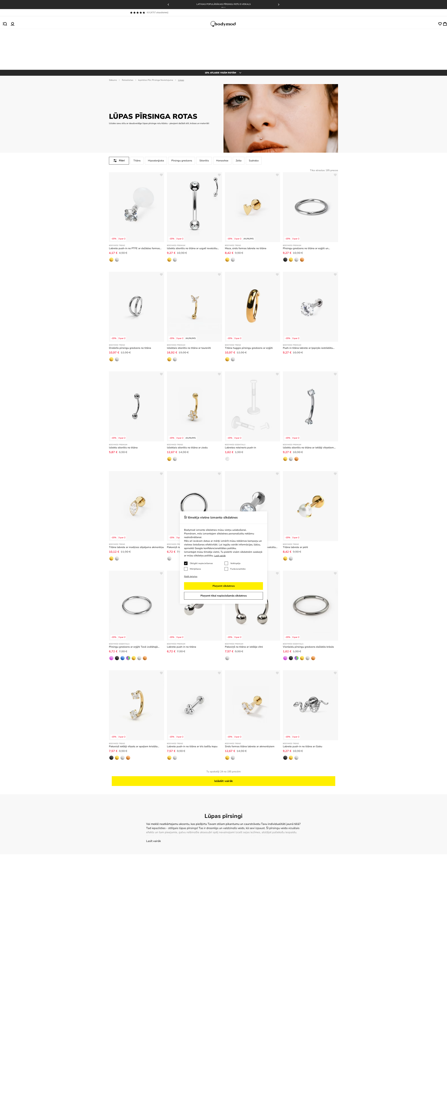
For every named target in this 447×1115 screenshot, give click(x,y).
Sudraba (254, 160)
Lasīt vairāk (153, 841)
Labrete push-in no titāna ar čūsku (302, 746)
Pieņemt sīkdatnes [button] (223, 586)
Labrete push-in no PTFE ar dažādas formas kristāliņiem (134, 248)
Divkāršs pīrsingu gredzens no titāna (130, 348)
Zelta (238, 160)
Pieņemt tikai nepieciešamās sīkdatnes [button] (223, 595)
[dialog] (223, 557)
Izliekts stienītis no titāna (123, 447)
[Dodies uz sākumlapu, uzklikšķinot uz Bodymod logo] (226, 23)
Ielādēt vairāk (223, 781)
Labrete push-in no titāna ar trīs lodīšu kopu (192, 746)
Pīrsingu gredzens (181, 160)
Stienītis (204, 160)
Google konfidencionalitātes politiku (215, 548)
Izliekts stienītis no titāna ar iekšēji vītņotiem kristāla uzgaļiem (308, 447)
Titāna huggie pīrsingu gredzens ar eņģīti (249, 348)
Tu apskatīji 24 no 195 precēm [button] (223, 771)
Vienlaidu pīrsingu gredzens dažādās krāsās (308, 646)
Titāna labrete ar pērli (295, 547)
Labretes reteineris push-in (240, 447)
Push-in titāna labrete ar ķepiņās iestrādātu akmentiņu (308, 348)
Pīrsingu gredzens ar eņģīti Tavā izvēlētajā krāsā (133, 647)
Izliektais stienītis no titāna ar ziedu (187, 447)
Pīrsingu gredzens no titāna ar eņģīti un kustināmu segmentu (305, 248)
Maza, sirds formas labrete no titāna (245, 248)
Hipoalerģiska (156, 160)
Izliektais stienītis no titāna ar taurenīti (189, 348)
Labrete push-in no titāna (181, 646)
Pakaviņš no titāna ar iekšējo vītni (244, 646)
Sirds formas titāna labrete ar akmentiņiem (249, 746)
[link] (111, 259)
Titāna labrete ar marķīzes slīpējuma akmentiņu (136, 547)
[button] (223, 7)
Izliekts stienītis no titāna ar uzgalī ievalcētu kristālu (192, 248)
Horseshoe (222, 160)
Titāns (137, 160)
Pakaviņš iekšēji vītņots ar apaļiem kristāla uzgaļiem (133, 746)
